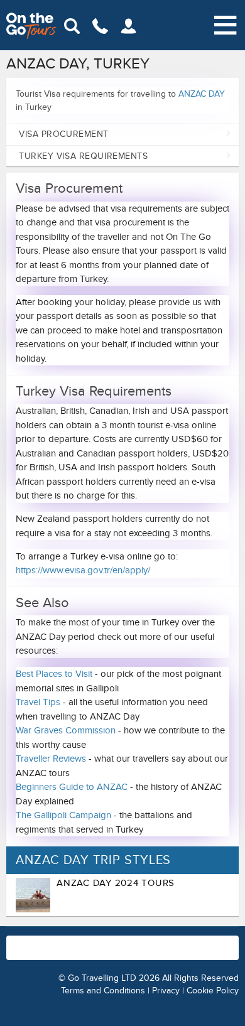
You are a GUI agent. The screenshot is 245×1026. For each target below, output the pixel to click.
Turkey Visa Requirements (83, 156)
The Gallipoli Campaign (63, 815)
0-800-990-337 (201, 941)
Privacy (166, 990)
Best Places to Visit (54, 673)
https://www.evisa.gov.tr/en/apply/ (83, 570)
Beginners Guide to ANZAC (72, 786)
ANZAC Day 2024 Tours (116, 882)
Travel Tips (38, 702)
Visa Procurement (64, 134)
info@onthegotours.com (87, 953)
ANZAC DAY (201, 94)
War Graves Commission (66, 730)
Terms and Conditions (103, 990)
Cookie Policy (213, 990)
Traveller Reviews (51, 758)
